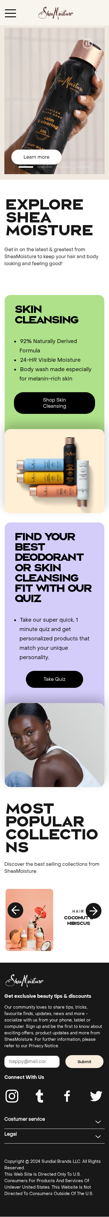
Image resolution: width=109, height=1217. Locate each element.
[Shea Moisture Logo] (55, 13)
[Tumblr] (39, 1096)
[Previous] (16, 910)
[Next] (93, 910)
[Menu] (10, 13)
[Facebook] (67, 1096)
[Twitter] (96, 1096)
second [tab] (64, 167)
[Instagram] (12, 1096)
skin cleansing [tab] (26, 167)
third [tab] (83, 167)
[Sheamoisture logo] (24, 980)
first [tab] (45, 167)
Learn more (36, 157)
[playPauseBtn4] (87, 44)
